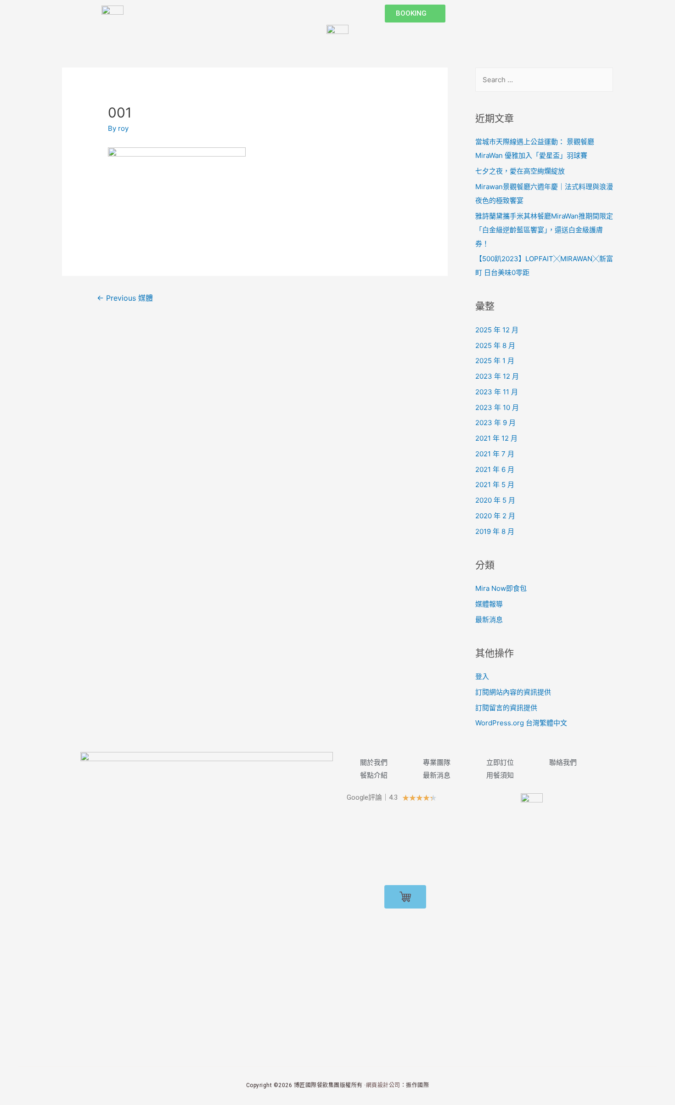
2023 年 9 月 (495, 422)
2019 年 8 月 (494, 531)
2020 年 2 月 (495, 515)
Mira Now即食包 (501, 588)
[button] (415, 13)
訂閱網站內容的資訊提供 (513, 692)
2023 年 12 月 (497, 376)
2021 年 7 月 (494, 453)
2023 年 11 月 (496, 391)
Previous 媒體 (125, 298)
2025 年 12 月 (496, 329)
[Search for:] (544, 79)
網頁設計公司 (383, 1085)
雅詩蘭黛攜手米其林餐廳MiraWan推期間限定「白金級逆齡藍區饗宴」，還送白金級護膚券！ (544, 230)
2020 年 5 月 (495, 500)
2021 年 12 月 (496, 438)
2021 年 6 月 (494, 469)
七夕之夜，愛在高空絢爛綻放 (520, 171)
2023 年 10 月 (497, 407)
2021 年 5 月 (494, 484)
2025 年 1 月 (494, 360)
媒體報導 (489, 604)
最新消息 (489, 619)
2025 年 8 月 (495, 345)
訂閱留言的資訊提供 (506, 707)
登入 (482, 676)
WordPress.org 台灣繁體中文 (521, 722)
